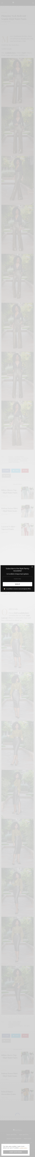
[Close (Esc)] (32, 568)
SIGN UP (17, 584)
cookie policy (23, 1148)
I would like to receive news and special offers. (18, 588)
